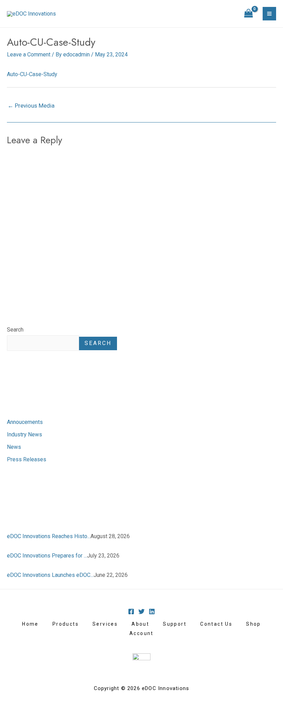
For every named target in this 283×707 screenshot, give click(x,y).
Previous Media (31, 105)
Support (174, 624)
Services (105, 624)
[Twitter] (141, 611)
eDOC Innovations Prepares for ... (47, 555)
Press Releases (26, 459)
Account (141, 633)
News (14, 447)
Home (30, 624)
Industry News (24, 434)
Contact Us (216, 624)
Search (15, 329)
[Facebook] (131, 611)
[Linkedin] (152, 611)
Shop (253, 624)
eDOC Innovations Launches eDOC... (50, 575)
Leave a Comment (28, 54)
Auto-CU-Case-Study (32, 74)
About (140, 624)
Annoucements (25, 422)
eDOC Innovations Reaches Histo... (48, 536)
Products (65, 624)
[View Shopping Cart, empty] (248, 13)
